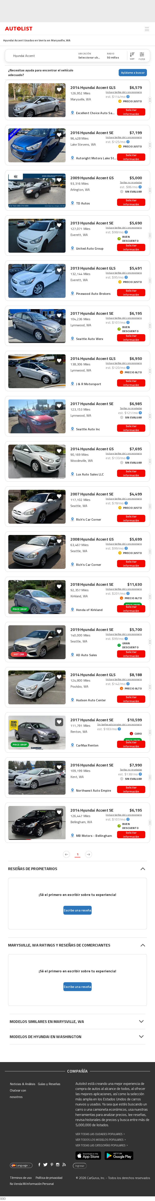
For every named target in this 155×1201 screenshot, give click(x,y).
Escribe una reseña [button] (77, 910)
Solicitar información (131, 112)
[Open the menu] (147, 29)
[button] (132, 55)
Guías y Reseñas (49, 1083)
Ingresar (79, 1166)
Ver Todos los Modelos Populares (100, 1139)
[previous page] (66, 854)
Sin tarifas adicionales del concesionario (119, 724)
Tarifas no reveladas (131, 182)
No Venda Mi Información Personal (32, 1183)
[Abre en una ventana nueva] (88, 1155)
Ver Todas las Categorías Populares (101, 1145)
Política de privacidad (49, 1177)
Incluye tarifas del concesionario (124, 92)
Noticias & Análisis (22, 1083)
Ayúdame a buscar (133, 72)
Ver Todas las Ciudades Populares (100, 1134)
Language (22, 1165)
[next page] (88, 854)
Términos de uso (21, 1177)
